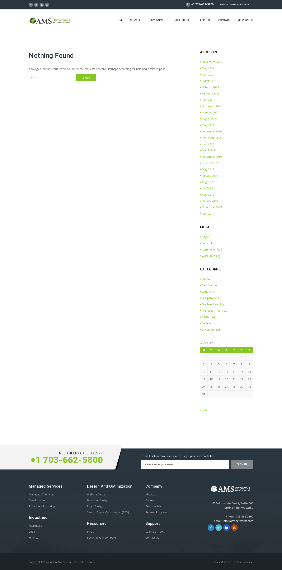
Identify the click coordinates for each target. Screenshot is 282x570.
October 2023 (210, 87)
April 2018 (208, 194)
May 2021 (208, 125)
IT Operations (210, 298)
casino (206, 279)
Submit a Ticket (155, 531)
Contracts (208, 291)
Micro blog (245, 20)
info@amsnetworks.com (238, 521)
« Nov (203, 410)
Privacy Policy (244, 562)
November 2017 (212, 207)
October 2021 (210, 112)
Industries (181, 20)
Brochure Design (97, 500)
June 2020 (208, 144)
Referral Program (156, 512)
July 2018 (207, 188)
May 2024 (208, 68)
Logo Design (95, 506)
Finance (33, 537)
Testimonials (153, 506)
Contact (224, 20)
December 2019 (212, 157)
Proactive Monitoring (42, 506)
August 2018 (209, 182)
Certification (209, 285)
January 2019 (210, 175)
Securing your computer (102, 537)
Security (207, 323)
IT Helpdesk (203, 20)
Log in (205, 237)
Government (158, 20)
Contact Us (152, 537)
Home (119, 20)
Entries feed (209, 243)
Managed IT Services (215, 310)
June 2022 (208, 100)
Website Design (96, 494)
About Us (151, 494)
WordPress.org (211, 256)
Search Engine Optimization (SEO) (108, 512)
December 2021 (212, 106)
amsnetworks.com (61, 562)
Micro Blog (208, 317)
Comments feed (212, 249)
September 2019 (212, 163)
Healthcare (35, 525)
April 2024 (208, 74)
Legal (32, 531)
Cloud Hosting (37, 500)
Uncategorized (211, 329)
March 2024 (209, 81)
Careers (150, 500)
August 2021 (209, 119)
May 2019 (208, 169)
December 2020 (212, 131)
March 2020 (209, 150)
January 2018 (210, 201)
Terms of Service (223, 562)
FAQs (90, 531)
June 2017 (208, 213)
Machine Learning (213, 304)
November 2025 (212, 62)
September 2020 (212, 138)
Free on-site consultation (234, 4)
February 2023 (211, 93)
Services (136, 20)
